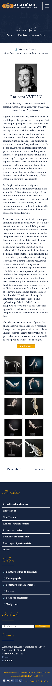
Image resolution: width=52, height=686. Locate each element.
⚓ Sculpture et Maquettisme (19, 585)
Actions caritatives (13, 530)
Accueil (10, 35)
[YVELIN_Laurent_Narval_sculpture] (13, 427)
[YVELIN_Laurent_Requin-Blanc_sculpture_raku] (34, 427)
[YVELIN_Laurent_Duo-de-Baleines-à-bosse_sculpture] (13, 365)
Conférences (10, 517)
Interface (44, 681)
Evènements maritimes (16, 536)
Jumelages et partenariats (17, 543)
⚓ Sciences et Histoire (15, 598)
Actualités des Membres (16, 504)
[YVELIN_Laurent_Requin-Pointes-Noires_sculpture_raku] (13, 448)
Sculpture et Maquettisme (32, 53)
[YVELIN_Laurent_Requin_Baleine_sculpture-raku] (34, 448)
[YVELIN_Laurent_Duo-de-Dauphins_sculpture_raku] (34, 386)
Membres (22, 35)
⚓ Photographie (12, 578)
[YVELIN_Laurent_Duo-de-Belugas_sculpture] (13, 386)
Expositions (9, 510)
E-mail (8, 660)
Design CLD (34, 681)
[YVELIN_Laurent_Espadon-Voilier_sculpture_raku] (13, 406)
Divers (6, 549)
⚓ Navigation (10, 604)
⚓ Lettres (8, 591)
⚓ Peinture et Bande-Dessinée (20, 572)
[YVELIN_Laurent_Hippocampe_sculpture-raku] (34, 406)
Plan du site (23, 681)
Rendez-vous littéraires (16, 523)
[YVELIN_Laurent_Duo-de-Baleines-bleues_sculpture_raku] (34, 365)
